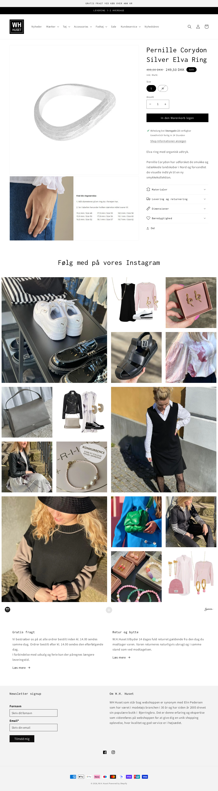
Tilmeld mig (22, 739)
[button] (52, 27)
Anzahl (150, 96)
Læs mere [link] (19, 668)
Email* (14, 721)
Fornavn (16, 706)
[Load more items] (109, 610)
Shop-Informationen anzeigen (168, 141)
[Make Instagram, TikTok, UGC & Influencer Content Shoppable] (208, 610)
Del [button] (153, 228)
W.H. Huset (103, 783)
